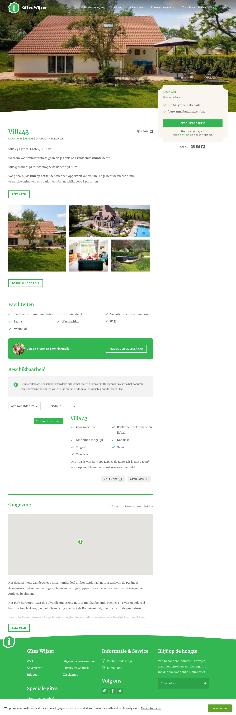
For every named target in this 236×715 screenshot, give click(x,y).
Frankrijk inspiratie (162, 7)
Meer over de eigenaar (126, 348)
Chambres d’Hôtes (194, 7)
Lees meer (19, 194)
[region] (118, 707)
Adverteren (34, 668)
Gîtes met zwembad (40, 698)
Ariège (29, 138)
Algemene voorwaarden (79, 661)
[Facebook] (113, 691)
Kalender (111, 479)
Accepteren (220, 708)
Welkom (32, 661)
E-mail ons (114, 668)
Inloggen (33, 674)
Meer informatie (151, 708)
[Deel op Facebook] (198, 147)
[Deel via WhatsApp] (193, 147)
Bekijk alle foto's (25, 283)
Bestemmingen (94, 7)
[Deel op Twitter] (203, 147)
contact (184, 135)
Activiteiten (136, 7)
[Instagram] (105, 691)
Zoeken (116, 7)
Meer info (137, 479)
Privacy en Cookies (76, 668)
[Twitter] (120, 691)
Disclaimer (70, 674)
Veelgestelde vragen (120, 661)
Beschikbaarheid (193, 123)
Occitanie (15, 138)
